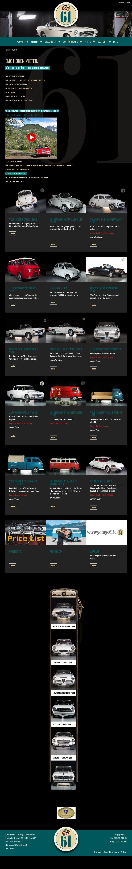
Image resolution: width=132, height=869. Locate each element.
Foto (115, 41)
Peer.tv (40, 114)
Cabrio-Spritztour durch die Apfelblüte (19, 114)
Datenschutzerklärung (111, 851)
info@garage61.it (120, 834)
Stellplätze (50, 41)
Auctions (102, 41)
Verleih (34, 41)
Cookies (123, 851)
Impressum (98, 851)
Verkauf (20, 41)
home (8, 49)
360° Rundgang (70, 41)
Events (87, 41)
